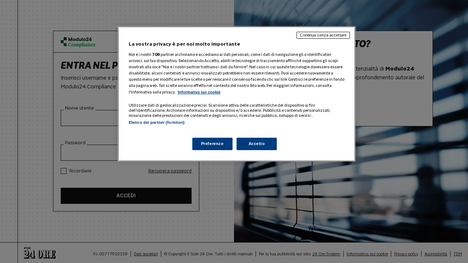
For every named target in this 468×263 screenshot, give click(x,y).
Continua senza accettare (323, 35)
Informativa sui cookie (199, 92)
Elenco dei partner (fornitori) (157, 122)
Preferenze (212, 143)
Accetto (257, 143)
